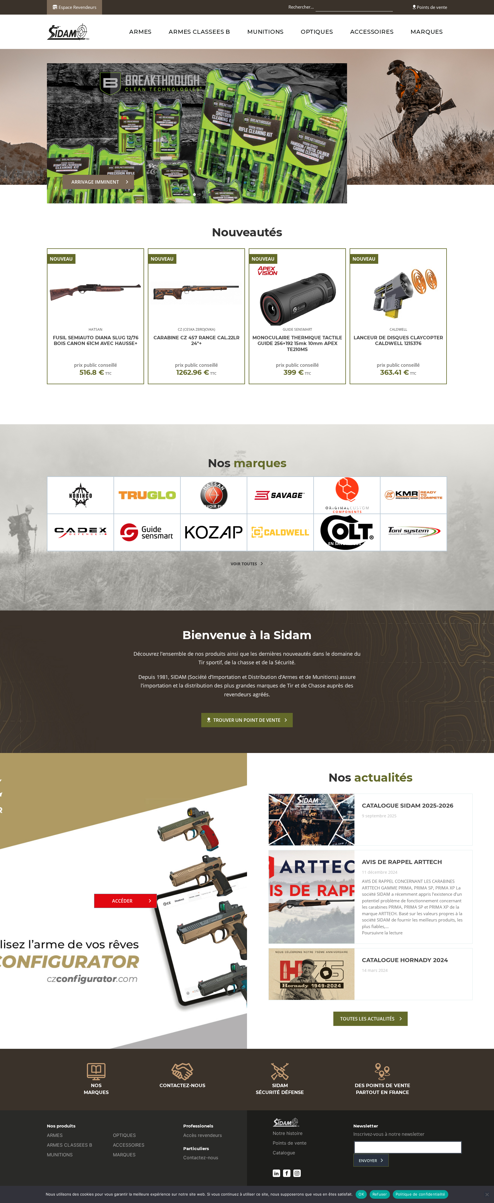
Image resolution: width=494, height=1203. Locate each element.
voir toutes (244, 563)
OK (361, 1194)
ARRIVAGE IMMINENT (95, 182)
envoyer (368, 1160)
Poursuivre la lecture (382, 933)
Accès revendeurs (202, 1135)
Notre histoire (287, 1133)
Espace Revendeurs (76, 7)
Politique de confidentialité (420, 1194)
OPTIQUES (317, 31)
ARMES (140, 31)
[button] (184, 194)
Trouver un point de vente (246, 720)
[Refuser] (487, 1194)
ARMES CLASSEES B (199, 31)
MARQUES (427, 31)
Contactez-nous (200, 1157)
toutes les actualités (367, 1019)
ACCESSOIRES (372, 31)
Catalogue (284, 1153)
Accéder (122, 901)
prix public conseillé (95, 369)
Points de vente (431, 7)
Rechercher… (301, 7)
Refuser (380, 1194)
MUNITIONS (265, 31)
